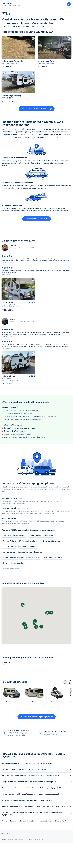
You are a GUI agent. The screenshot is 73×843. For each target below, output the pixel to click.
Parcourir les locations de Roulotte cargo (36, 109)
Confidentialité (38, 839)
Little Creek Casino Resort (53, 557)
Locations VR (5, 26)
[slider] (8, 98)
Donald (13, 246)
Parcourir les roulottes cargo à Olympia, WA (36, 717)
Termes (29, 839)
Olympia (44, 26)
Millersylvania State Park (51, 541)
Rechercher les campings (10, 568)
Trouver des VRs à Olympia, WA (36, 219)
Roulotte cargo (16, 26)
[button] (34, 623)
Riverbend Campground (28, 546)
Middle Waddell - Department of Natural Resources (21, 557)
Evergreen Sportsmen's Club (13, 563)
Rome (12, 319)
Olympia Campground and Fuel (14, 535)
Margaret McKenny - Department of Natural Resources (22, 552)
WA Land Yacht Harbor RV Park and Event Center (20, 541)
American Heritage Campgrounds (41, 535)
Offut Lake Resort (9, 546)
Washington (35, 26)
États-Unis (26, 26)
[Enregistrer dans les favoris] (33, 38)
